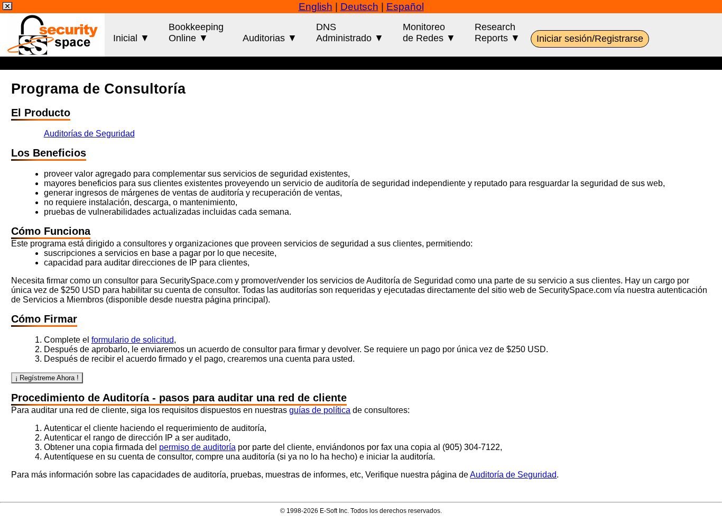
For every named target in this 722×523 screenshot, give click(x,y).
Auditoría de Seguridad (513, 474)
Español (405, 6)
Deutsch (359, 6)
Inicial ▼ (131, 38)
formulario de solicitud (132, 339)
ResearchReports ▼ (497, 32)
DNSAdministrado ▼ (350, 32)
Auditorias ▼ (270, 38)
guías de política (319, 410)
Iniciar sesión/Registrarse (590, 38)
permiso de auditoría (197, 447)
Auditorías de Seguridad (89, 133)
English (315, 6)
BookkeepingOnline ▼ (196, 32)
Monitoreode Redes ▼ (429, 32)
